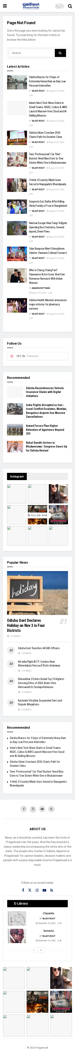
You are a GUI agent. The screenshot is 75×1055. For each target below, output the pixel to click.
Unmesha (48, 931)
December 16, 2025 (47, 923)
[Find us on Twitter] (33, 809)
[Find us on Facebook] (24, 809)
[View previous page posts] (34, 950)
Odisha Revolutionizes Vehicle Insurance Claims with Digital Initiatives (45, 392)
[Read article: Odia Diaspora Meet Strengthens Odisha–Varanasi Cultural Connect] (17, 254)
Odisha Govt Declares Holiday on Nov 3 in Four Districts (26, 625)
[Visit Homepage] (31, 6)
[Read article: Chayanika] (17, 918)
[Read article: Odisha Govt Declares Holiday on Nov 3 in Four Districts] (37, 593)
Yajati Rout (38, 91)
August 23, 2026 (56, 91)
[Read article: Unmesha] (17, 936)
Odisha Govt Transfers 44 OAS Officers (39, 648)
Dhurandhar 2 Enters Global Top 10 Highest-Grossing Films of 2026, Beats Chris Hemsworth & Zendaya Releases (41, 682)
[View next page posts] (41, 950)
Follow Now (38, 515)
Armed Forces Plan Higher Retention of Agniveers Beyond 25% (45, 429)
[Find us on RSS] (51, 809)
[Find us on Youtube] (42, 809)
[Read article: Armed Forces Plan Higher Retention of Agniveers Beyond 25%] (15, 429)
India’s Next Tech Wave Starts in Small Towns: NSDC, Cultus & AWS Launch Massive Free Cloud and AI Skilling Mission (37, 751)
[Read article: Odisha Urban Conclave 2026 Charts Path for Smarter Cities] (17, 138)
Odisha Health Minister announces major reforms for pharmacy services (48, 304)
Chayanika (48, 913)
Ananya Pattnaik (41, 288)
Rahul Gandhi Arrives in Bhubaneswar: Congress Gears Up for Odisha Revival (46, 446)
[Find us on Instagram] (37, 890)
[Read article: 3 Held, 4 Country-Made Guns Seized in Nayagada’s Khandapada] (17, 185)
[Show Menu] (5, 6)
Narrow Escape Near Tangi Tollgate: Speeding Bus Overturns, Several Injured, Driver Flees (48, 227)
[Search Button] (70, 6)
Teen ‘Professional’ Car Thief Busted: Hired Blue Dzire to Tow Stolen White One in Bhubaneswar (47, 158)
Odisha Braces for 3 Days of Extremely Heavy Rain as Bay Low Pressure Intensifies (47, 81)
